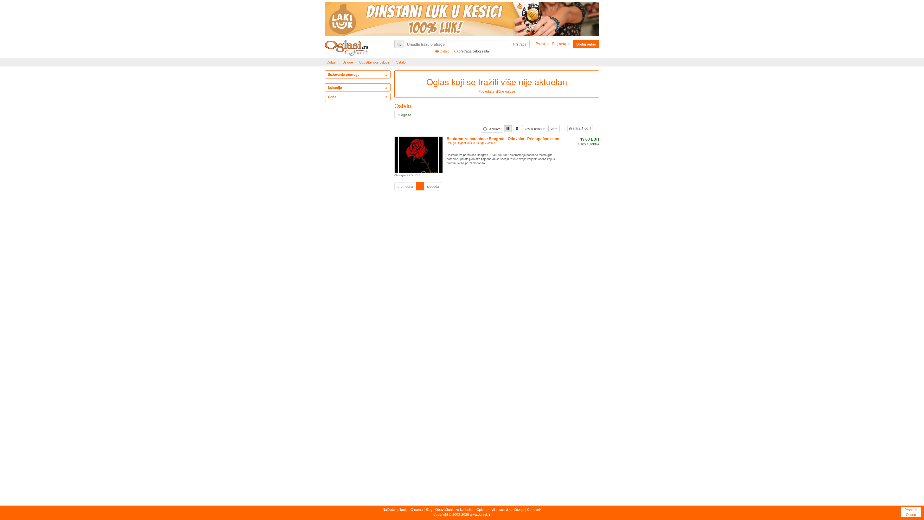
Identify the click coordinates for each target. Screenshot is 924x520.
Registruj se (561, 43)
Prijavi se (542, 43)
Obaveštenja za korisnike (454, 509)
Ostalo (401, 62)
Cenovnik (534, 509)
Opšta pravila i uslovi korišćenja (500, 509)
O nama (417, 509)
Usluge (347, 62)
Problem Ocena (911, 512)
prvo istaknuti (534, 128)
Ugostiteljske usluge (374, 62)
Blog (429, 509)
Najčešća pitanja (395, 509)
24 (553, 128)
